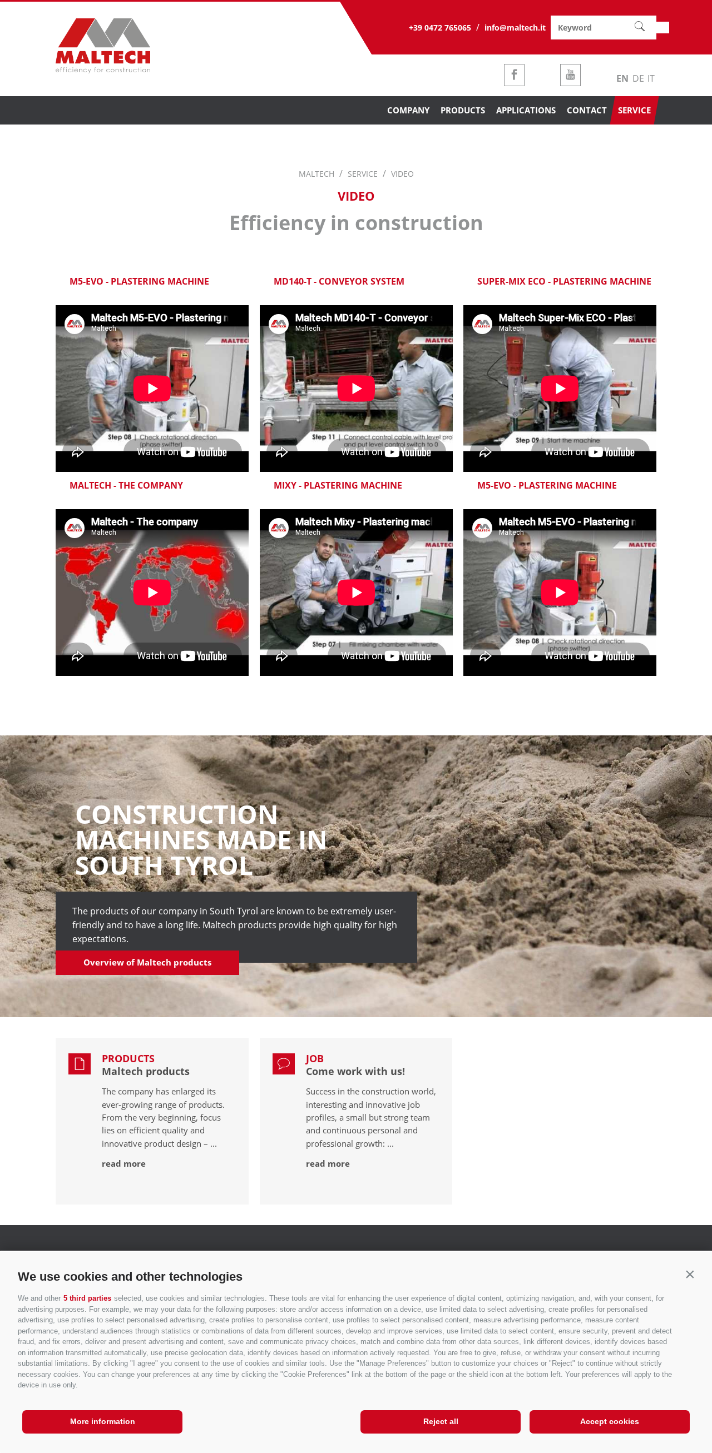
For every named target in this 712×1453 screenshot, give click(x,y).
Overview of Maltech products (147, 962)
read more (124, 1163)
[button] (689, 1274)
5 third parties (87, 1298)
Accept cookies (609, 1421)
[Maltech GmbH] (103, 70)
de (638, 78)
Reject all (440, 1421)
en (622, 78)
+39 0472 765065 (440, 27)
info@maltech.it (515, 27)
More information (102, 1421)
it (651, 78)
